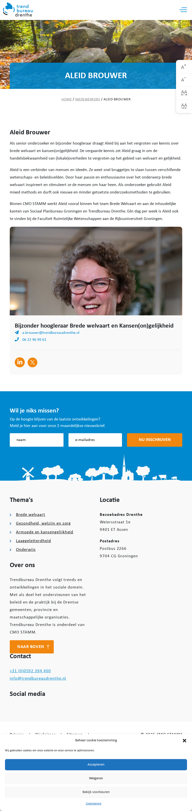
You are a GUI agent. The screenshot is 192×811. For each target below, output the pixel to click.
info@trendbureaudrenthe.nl (38, 678)
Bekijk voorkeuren (96, 792)
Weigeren (96, 778)
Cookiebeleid (93, 803)
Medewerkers (87, 99)
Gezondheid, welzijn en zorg (43, 523)
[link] (184, 66)
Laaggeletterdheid (33, 541)
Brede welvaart (30, 515)
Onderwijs (26, 550)
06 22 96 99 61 (33, 340)
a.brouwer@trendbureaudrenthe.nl (50, 333)
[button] (184, 740)
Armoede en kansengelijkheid (44, 532)
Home (67, 99)
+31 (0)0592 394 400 (30, 671)
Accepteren (96, 765)
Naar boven (30, 646)
